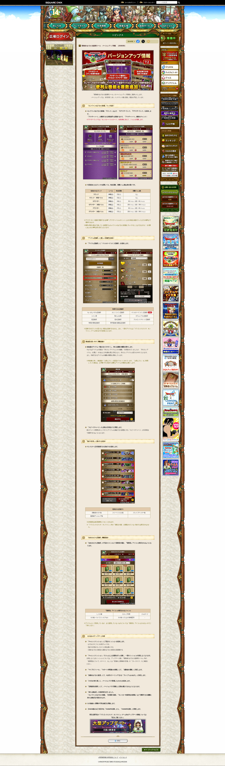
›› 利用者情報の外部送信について (108, 757)
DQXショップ (168, 26)
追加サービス (146, 26)
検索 (179, 2)
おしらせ (57, 26)
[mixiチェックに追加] (149, 41)
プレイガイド (79, 26)
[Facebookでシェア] (139, 41)
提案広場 (124, 26)
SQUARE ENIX (54, 3)
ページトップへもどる (151, 750)
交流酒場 (101, 26)
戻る (118, 741)
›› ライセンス (123, 757)
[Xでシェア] (144, 41)
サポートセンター (148, 2)
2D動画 (55, 48)
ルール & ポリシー (130, 2)
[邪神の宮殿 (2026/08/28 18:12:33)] (59, 57)
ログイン (59, 36)
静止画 (63, 48)
